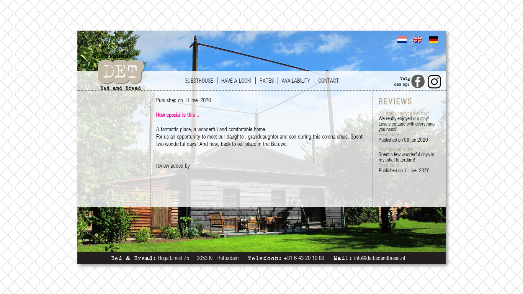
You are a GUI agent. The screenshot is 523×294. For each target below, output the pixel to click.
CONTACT (328, 80)
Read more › (390, 134)
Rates (267, 80)
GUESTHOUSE (199, 80)
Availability (296, 80)
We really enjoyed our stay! (405, 113)
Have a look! (236, 80)
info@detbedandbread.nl (379, 258)
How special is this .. (399, 149)
